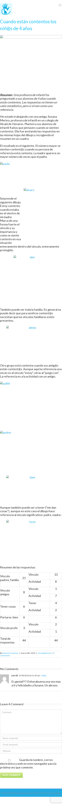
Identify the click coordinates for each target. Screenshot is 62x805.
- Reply (43, 675)
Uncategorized (44, 653)
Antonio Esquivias (11, 653)
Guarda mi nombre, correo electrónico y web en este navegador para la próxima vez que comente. (28, 763)
